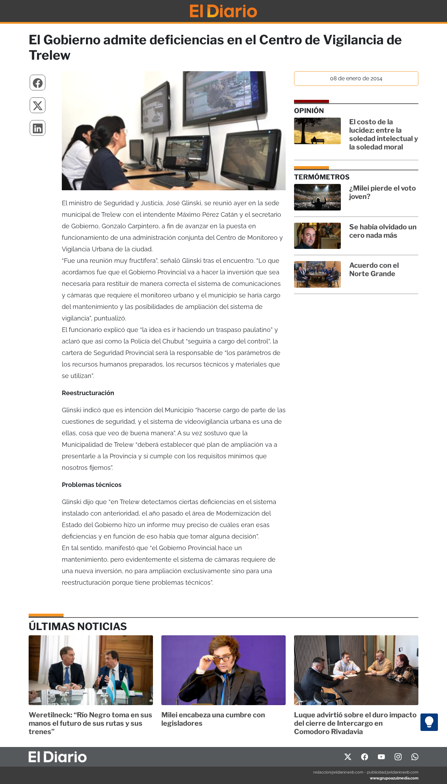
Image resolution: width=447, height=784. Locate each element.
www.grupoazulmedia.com (394, 778)
